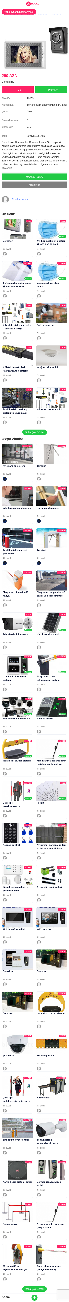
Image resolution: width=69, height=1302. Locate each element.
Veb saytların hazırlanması (18, 11)
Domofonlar (55, 14)
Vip (19, 89)
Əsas (5, 14)
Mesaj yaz (34, 184)
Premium (53, 89)
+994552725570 (34, 176)
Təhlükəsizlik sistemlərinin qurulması (28, 14)
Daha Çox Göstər (34, 432)
